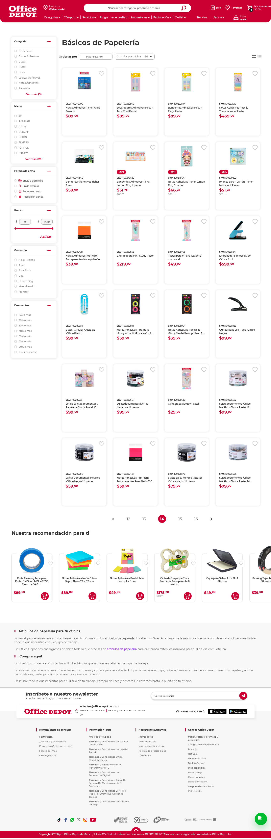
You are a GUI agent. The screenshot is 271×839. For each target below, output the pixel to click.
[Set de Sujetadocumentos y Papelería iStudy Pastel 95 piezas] (84, 378)
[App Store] (217, 711)
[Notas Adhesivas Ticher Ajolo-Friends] (84, 82)
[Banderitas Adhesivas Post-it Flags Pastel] (186, 82)
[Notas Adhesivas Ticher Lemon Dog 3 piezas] (186, 156)
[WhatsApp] (72, 820)
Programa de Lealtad (113, 17)
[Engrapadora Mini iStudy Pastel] (135, 230)
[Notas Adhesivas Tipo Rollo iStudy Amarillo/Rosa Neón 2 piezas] (135, 304)
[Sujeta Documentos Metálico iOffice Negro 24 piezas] (84, 452)
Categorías (51, 17)
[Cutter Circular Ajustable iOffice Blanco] (84, 304)
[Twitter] (78, 820)
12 (128, 519)
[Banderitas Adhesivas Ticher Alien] (84, 156)
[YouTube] (93, 820)
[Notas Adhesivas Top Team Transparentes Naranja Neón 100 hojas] (84, 230)
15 (180, 519)
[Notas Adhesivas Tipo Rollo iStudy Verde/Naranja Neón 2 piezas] (186, 304)
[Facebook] (65, 820)
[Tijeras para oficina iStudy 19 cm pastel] (186, 230)
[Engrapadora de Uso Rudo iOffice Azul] (237, 230)
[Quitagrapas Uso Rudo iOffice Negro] (237, 304)
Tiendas (202, 17)
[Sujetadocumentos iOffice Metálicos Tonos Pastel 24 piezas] (237, 452)
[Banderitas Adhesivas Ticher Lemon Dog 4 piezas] (135, 156)
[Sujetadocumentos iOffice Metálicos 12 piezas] (135, 378)
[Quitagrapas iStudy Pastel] (186, 378)
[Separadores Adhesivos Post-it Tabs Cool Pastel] (135, 82)
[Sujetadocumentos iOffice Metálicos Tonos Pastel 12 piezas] (237, 378)
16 (196, 519)
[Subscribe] (243, 696)
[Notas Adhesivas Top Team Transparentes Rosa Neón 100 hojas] (135, 452)
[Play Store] (238, 711)
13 (144, 519)
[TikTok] (59, 820)
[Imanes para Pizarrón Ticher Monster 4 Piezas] (237, 156)
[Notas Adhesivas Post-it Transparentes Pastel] (237, 82)
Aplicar (45, 237)
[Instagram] (85, 820)
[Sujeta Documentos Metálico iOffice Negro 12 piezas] (186, 452)
